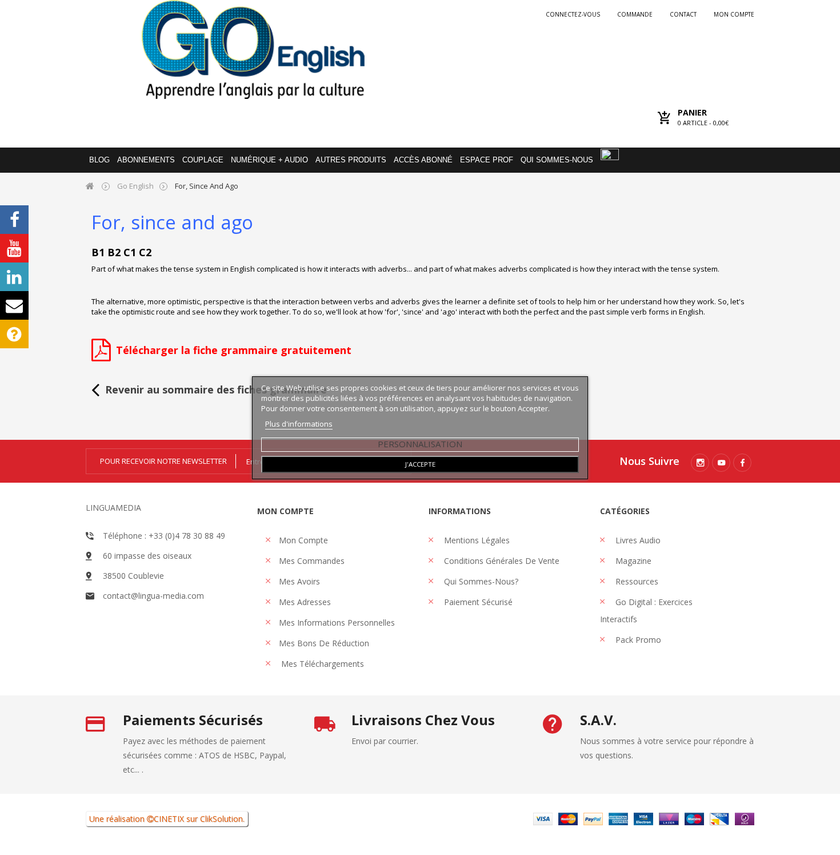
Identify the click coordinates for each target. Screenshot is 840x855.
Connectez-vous (573, 14)
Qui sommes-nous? (480, 581)
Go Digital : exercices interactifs (646, 610)
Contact (683, 14)
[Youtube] (721, 463)
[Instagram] (700, 463)
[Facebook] (742, 463)
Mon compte (734, 14)
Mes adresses (305, 601)
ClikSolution (221, 818)
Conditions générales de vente (500, 560)
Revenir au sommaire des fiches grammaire (216, 389)
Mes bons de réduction (324, 643)
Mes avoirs (299, 581)
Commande (635, 14)
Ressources (635, 581)
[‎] (100, 355)
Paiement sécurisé (477, 601)
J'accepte (420, 464)
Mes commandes (312, 560)
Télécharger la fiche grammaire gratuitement (233, 350)
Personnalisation (420, 444)
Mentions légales (476, 540)
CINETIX (169, 818)
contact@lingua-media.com (153, 595)
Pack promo (637, 639)
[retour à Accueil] (90, 185)
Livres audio (637, 540)
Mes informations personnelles (337, 622)
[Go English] (252, 49)
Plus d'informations (299, 424)
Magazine (632, 560)
